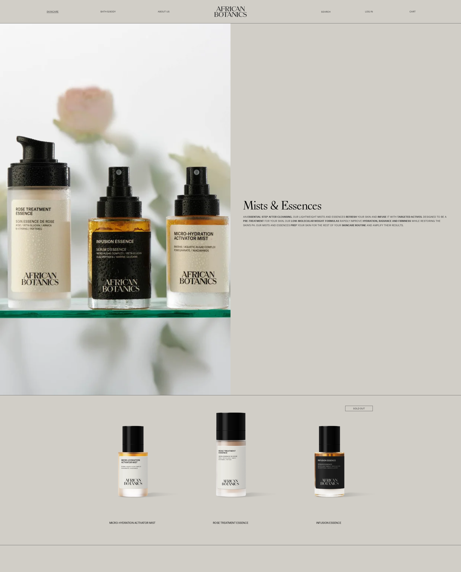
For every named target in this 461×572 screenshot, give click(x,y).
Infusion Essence (328, 523)
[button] (52, 11)
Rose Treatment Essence (230, 523)
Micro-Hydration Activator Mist (132, 523)
